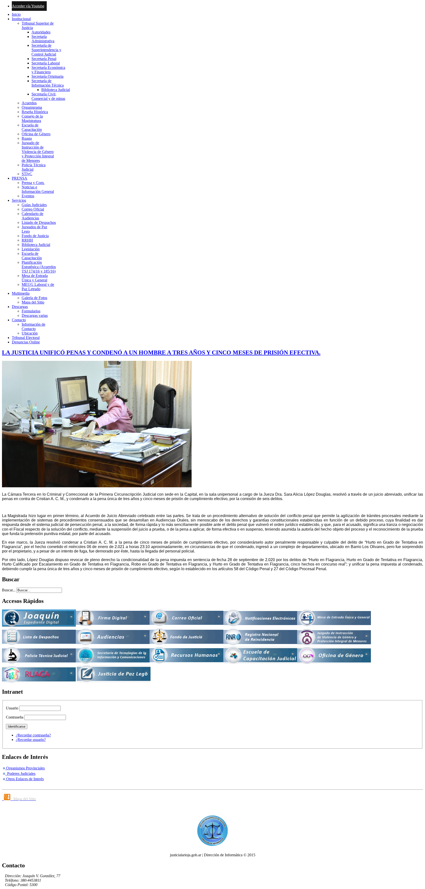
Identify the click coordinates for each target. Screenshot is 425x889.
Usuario (12, 708)
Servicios (19, 200)
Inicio (16, 14)
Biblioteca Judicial (55, 90)
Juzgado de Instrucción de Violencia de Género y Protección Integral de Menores (38, 152)
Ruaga (27, 138)
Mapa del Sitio (33, 302)
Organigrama (32, 107)
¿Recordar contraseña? (33, 735)
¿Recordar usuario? (31, 739)
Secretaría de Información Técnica (47, 83)
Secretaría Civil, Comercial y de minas (48, 96)
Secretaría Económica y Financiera (48, 69)
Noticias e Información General (38, 189)
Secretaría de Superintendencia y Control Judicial (46, 49)
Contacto (19, 320)
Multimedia (21, 293)
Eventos (28, 196)
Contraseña (14, 717)
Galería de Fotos (34, 298)
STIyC (27, 174)
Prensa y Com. (33, 183)
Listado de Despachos (39, 222)
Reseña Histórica (35, 112)
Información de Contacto (33, 326)
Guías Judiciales (34, 205)
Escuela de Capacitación (32, 127)
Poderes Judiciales (20, 773)
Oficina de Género (36, 134)
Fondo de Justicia (35, 236)
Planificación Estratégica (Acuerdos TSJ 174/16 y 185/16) (39, 266)
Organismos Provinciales (25, 768)
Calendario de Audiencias (32, 216)
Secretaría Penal (43, 59)
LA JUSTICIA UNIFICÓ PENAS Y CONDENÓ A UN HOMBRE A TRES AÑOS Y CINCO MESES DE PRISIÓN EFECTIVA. (161, 352)
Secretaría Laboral (45, 63)
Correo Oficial (33, 209)
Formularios (31, 311)
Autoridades (40, 32)
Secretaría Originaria (47, 76)
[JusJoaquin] (39, 625)
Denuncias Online (26, 342)
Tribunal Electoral (26, 338)
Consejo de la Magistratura (32, 118)
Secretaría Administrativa (42, 38)
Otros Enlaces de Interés (24, 779)
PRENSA (19, 178)
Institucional (21, 19)
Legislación (31, 249)
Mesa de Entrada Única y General (35, 278)
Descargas (20, 307)
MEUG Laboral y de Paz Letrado (38, 286)
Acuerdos (29, 103)
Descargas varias (35, 315)
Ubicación (30, 333)
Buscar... (8, 590)
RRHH (27, 240)
